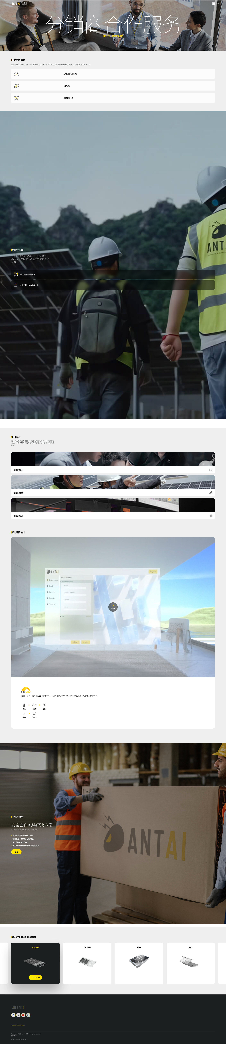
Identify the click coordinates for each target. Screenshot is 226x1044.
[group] (35, 963)
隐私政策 (14, 1036)
